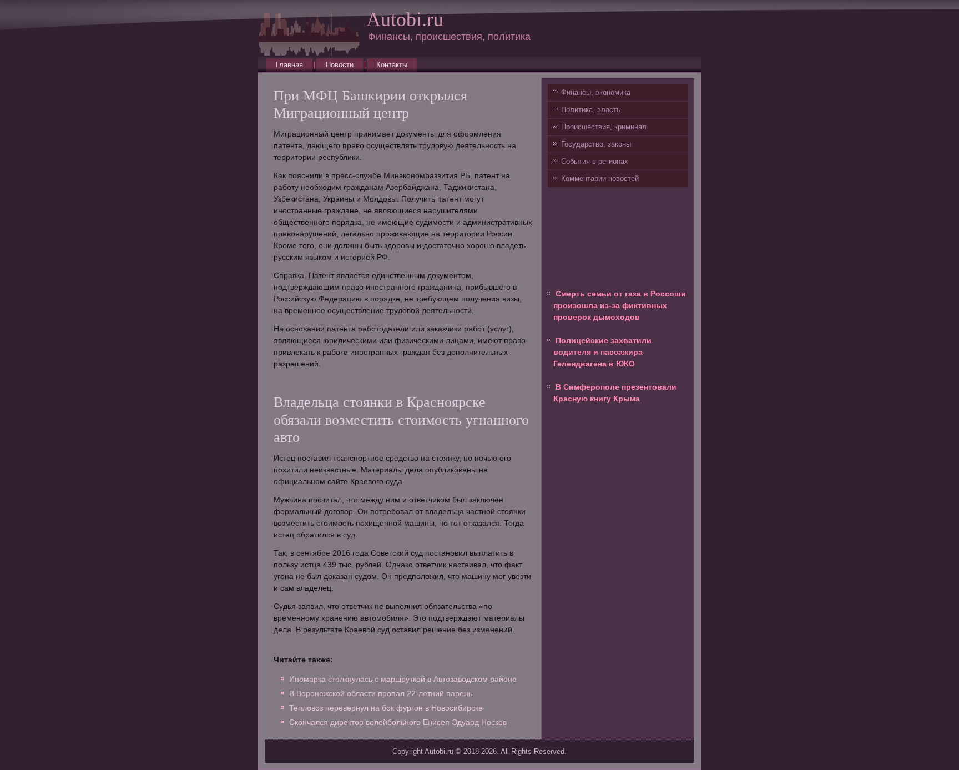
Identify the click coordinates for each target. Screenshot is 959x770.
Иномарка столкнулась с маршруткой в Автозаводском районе (403, 679)
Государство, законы (596, 144)
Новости (340, 65)
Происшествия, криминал (604, 127)
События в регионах (594, 161)
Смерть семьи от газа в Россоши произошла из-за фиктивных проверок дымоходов (619, 305)
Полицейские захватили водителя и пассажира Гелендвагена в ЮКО (602, 352)
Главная (289, 65)
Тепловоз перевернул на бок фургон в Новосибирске (386, 707)
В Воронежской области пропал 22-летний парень (380, 693)
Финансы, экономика (595, 92)
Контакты (391, 65)
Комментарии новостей (600, 178)
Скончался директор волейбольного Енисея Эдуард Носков (398, 722)
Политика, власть (590, 109)
